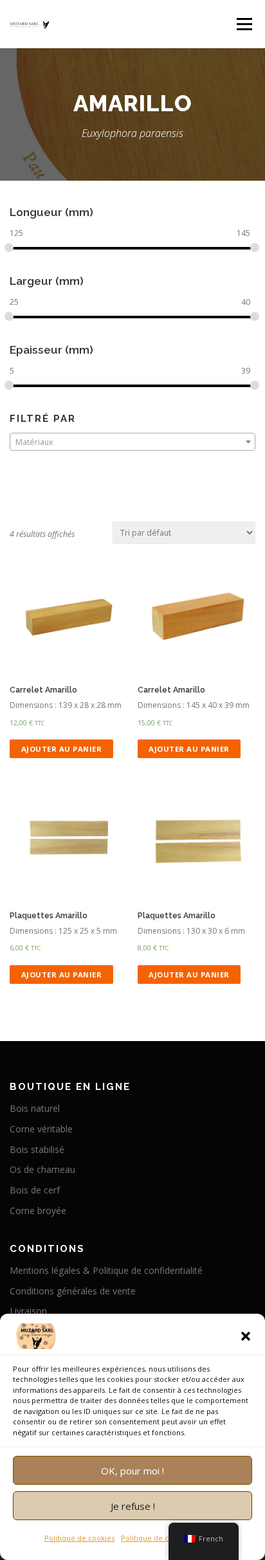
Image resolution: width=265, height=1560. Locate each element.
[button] (245, 1336)
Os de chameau (42, 1169)
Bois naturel (35, 1108)
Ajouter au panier (61, 749)
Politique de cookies (79, 1538)
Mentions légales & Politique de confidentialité (106, 1270)
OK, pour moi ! (132, 1470)
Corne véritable (41, 1129)
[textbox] (132, 442)
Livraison (28, 1311)
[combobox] (132, 442)
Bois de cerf (35, 1190)
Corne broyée (38, 1210)
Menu (243, 24)
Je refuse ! (133, 1506)
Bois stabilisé (37, 1149)
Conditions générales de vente (73, 1291)
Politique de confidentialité (167, 1538)
